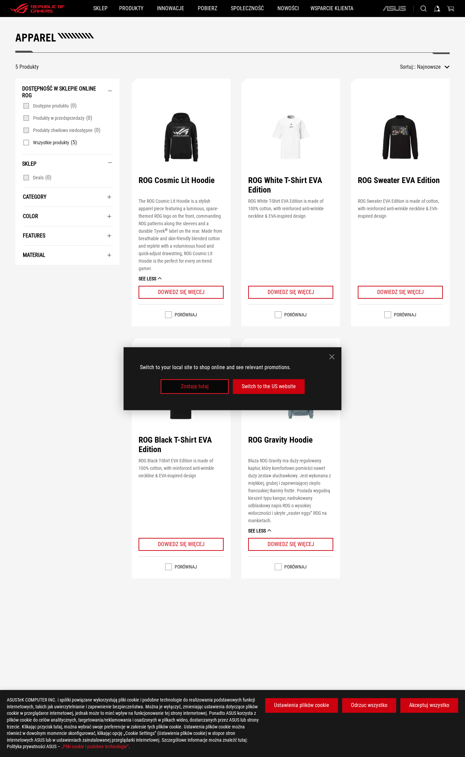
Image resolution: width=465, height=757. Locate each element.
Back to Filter (22, 275)
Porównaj (186, 314)
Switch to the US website (269, 386)
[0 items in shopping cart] (451, 8)
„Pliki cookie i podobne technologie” (95, 746)
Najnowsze (429, 67)
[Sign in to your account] (437, 8)
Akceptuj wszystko (429, 705)
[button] (181, 137)
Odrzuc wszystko (369, 705)
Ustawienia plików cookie (301, 705)
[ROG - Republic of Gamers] (37, 8)
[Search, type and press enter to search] (423, 8)
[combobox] (433, 67)
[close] (332, 356)
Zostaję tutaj (195, 386)
